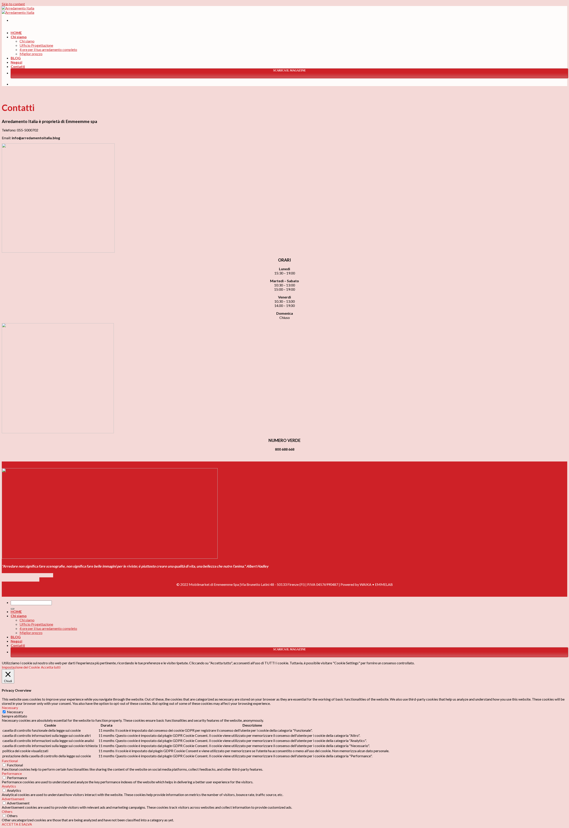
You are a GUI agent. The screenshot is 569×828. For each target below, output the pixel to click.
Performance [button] (12, 773)
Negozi (16, 62)
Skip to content (13, 4)
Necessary (15, 712)
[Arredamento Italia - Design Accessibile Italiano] (18, 10)
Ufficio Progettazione (36, 45)
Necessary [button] (10, 707)
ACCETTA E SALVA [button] (17, 824)
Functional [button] (10, 761)
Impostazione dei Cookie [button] (21, 667)
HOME (16, 32)
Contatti (18, 66)
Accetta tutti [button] (50, 667)
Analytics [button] (9, 786)
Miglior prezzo (31, 54)
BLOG (16, 58)
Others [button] (7, 811)
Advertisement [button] (13, 799)
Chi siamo (19, 37)
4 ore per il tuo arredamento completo (48, 49)
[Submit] (12, 608)
